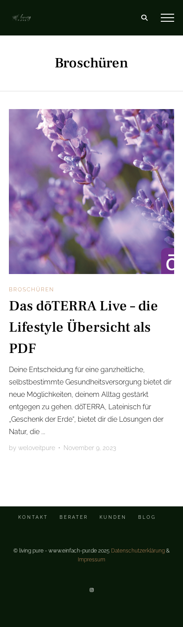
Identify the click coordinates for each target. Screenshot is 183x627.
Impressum (91, 559)
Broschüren (31, 289)
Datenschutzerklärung (138, 551)
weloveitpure (36, 447)
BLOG (147, 517)
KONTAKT (33, 517)
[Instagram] (91, 590)
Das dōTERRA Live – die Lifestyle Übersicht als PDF (83, 327)
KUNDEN (113, 517)
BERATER (74, 517)
